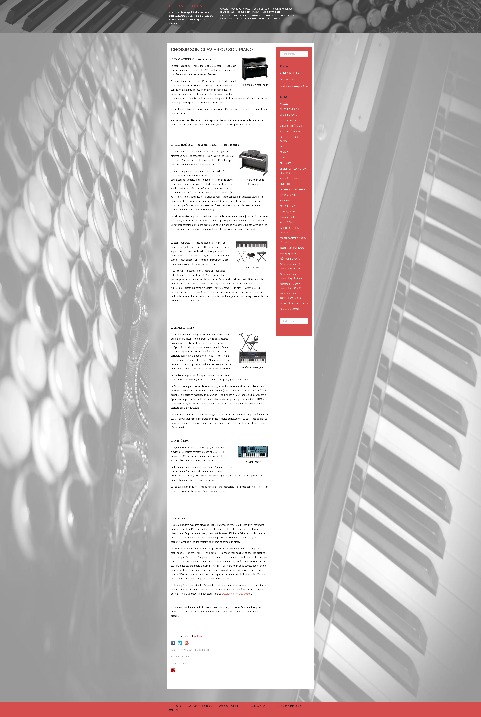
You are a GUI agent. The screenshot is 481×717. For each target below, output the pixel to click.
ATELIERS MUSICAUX (275, 15)
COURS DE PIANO (262, 9)
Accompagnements (289, 253)
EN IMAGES (257, 15)
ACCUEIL (224, 9)
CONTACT (277, 18)
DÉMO (283, 157)
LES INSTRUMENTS (271, 12)
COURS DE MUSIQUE (240, 9)
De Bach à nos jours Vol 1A (294, 303)
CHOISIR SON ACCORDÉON (293, 189)
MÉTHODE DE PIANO (246, 18)
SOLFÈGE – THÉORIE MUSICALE (234, 15)
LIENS (291, 15)
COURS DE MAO (227, 12)
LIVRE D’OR (264, 18)
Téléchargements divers (292, 247)
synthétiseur (200, 636)
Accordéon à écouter (290, 178)
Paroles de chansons (290, 309)
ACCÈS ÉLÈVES (226, 18)
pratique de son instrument (236, 593)
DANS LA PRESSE (288, 211)
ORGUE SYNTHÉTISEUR (248, 12)
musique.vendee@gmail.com (294, 86)
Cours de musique (191, 6)
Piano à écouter (288, 217)
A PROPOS (285, 200)
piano (187, 636)
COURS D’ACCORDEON (283, 9)
